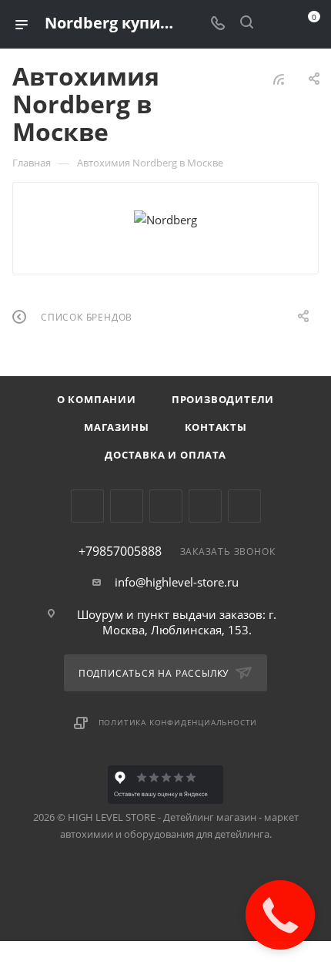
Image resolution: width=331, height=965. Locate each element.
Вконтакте (87, 506)
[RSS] (278, 78)
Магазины (116, 427)
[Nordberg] (165, 220)
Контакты (216, 427)
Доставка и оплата (165, 455)
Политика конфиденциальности (178, 722)
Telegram (126, 506)
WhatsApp (205, 506)
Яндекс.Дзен (244, 506)
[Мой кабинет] (276, 24)
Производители (223, 399)
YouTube (165, 506)
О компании (96, 399)
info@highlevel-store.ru (177, 582)
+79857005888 (120, 551)
